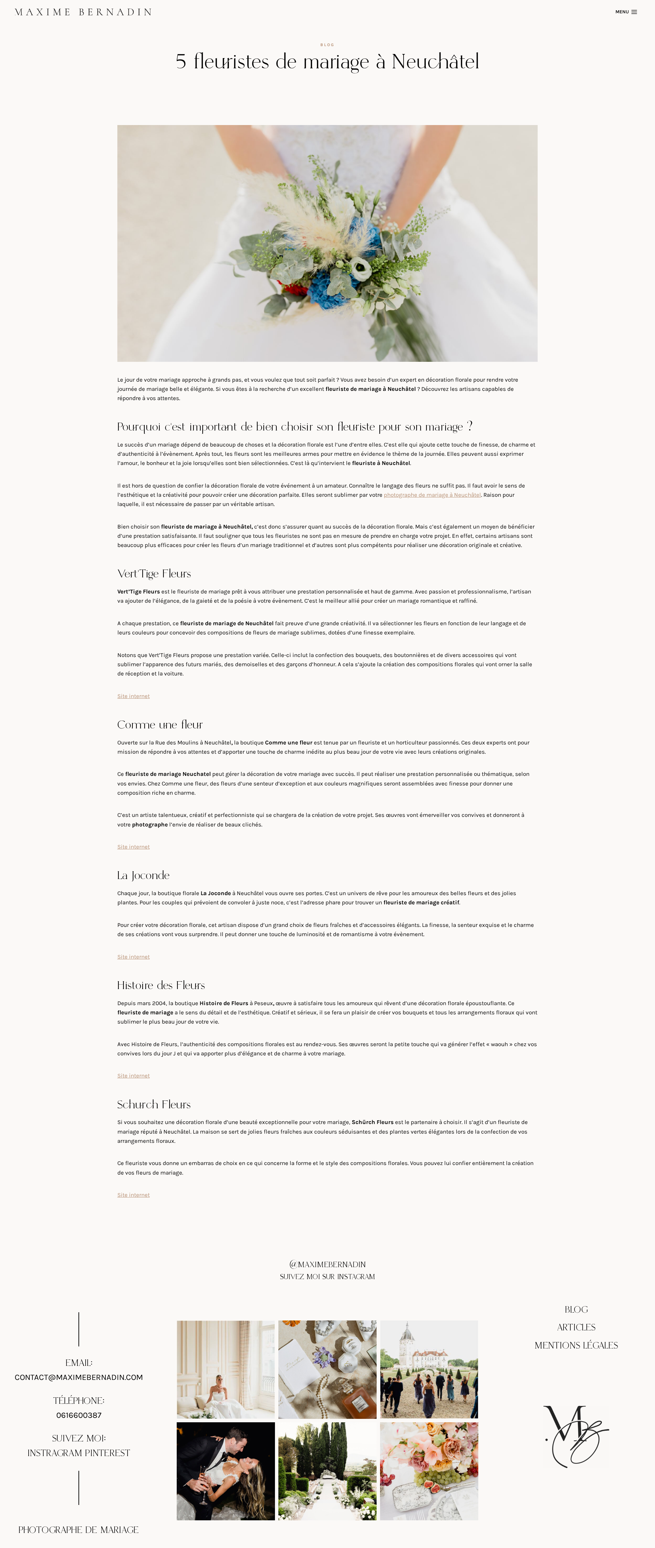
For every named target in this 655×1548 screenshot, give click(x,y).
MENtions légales (576, 1345)
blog (327, 44)
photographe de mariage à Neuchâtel (432, 494)
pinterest (107, 1453)
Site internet (133, 696)
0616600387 (78, 1415)
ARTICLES (576, 1327)
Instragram (54, 1453)
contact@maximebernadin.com (79, 1377)
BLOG (576, 1309)
